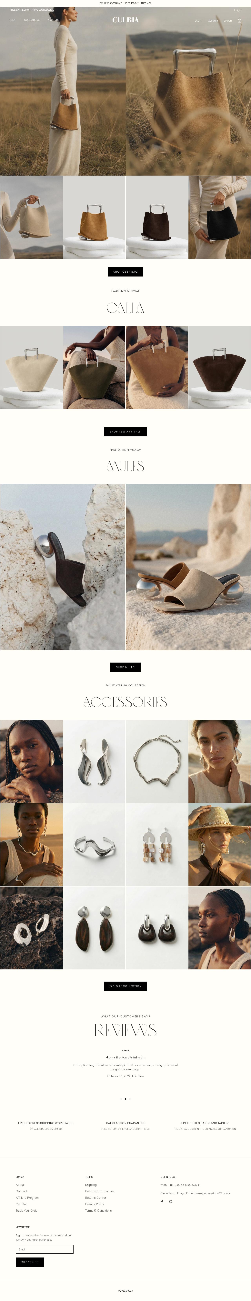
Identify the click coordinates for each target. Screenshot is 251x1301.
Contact (21, 1191)
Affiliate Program (27, 1197)
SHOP (13, 20)
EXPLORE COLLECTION (125, 986)
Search (228, 20)
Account (213, 20)
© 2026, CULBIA (125, 1290)
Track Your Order (27, 1210)
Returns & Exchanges (100, 1191)
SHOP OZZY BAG (125, 271)
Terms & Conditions (98, 1210)
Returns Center (95, 1197)
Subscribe (30, 1262)
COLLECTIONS (32, 20)
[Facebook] (162, 1201)
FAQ (70, 20)
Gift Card (22, 1204)
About (20, 1185)
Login (237, 10)
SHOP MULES (125, 667)
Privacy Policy (94, 1204)
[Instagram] (170, 1201)
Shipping (91, 1185)
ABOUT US (53, 20)
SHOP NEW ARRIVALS (125, 431)
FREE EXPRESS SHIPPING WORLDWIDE (32, 9)
